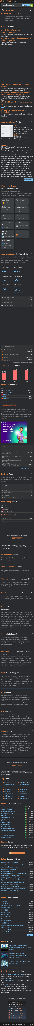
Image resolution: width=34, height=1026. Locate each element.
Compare (26, 5)
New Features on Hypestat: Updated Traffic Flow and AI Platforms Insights (18, 955)
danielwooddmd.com (7, 818)
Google (17, 634)
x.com (6, 787)
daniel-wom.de (6, 822)
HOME (15, 1)
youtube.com (24, 782)
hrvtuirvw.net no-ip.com (9, 863)
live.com (22, 796)
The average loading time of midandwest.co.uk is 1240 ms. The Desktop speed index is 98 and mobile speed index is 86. (16, 598)
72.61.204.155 (5, 901)
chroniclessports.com (8, 831)
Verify (17, 673)
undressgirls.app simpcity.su (10, 878)
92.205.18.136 (5, 916)
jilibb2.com (4, 820)
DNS (17, 712)
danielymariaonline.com (8, 807)
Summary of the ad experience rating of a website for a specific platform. (16, 559)
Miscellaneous (7, 241)
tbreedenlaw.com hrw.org (10, 891)
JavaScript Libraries (6, 224)
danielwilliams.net (6, 837)
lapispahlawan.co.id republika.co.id (12, 880)
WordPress (7, 219)
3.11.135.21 (4, 910)
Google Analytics (9, 203)
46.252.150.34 (5, 923)
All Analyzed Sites (8, 1024)
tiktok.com (7, 789)
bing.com (7, 791)
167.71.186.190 (5, 932)
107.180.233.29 (6, 929)
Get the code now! (17, 1000)
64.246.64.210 (6, 914)
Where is (17, 579)
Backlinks (7, 474)
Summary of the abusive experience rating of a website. (15, 571)
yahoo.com (23, 794)
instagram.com (24, 785)
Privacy (20, 1024)
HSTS (19, 234)
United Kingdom (8, 390)
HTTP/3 (6, 243)
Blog (15, 1024)
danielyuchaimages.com (8, 811)
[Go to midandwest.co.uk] (20, 13)
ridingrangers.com (7, 813)
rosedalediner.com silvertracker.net (13, 889)
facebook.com (9, 785)
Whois (17, 731)
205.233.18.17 (5, 903)
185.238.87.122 (5, 908)
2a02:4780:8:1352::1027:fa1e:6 (11, 906)
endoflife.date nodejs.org (10, 876)
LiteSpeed (21, 203)
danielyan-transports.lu (8, 828)
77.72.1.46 (4, 108)
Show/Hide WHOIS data (12, 980)
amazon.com (24, 787)
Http (17, 692)
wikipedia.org (8, 796)
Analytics (5, 200)
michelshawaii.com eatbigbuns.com (13, 882)
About (24, 1024)
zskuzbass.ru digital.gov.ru (10, 884)
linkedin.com (23, 791)
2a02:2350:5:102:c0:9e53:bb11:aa (12, 925)
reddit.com (23, 789)
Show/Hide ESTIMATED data (14, 975)
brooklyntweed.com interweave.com (13, 873)
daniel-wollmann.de (7, 809)
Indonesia (6, 399)
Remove (7, 984)
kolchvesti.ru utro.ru (8, 869)
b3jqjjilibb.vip (5, 815)
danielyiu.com (5, 824)
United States (7, 392)
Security (19, 232)
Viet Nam (6, 394)
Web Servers (20, 200)
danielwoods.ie (6, 833)
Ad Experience (17, 554)
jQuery (6, 227)
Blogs (18, 216)
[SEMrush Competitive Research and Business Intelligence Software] (9, 405)
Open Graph (7, 245)
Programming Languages (21, 208)
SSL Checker (17, 652)
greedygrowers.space (8, 835)
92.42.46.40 (5, 919)
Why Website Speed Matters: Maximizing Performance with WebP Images (20, 947)
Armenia (5, 397)
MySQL (6, 210)
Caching (19, 223)
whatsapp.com (24, 798)
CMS (3, 216)
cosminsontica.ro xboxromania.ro (12, 893)
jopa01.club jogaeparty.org (10, 886)
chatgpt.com (8, 794)
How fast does (17, 593)
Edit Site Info (28, 180)
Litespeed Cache (23, 226)
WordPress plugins (6, 233)
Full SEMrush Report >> (26, 468)
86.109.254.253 (6, 912)
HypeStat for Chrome (18, 853)
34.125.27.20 (5, 927)
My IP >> (30, 935)
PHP (19, 212)
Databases (6, 207)
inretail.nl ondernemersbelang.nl (12, 865)
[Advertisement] (17, 64)
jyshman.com (5, 826)
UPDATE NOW (17, 538)
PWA (5, 247)
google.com (8, 782)
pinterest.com (8, 798)
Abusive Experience (17, 567)
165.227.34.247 (6, 921)
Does (17, 608)
